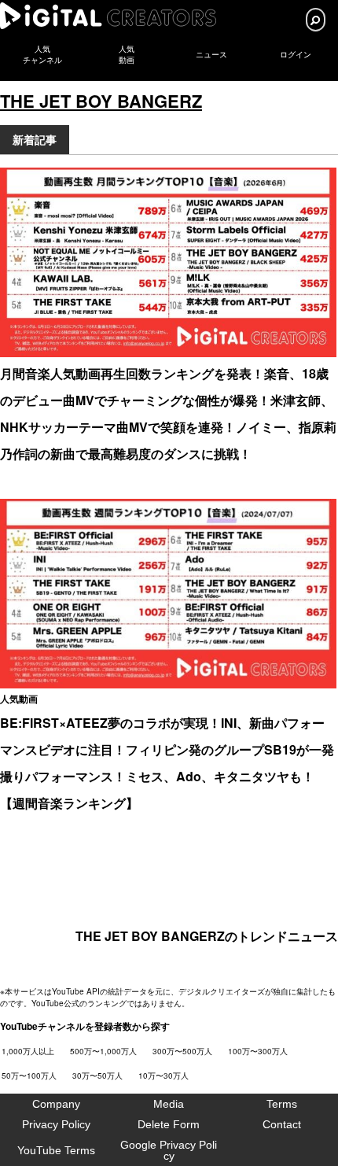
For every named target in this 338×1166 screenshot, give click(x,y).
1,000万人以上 (28, 1051)
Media (168, 1104)
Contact (282, 1124)
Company (56, 1104)
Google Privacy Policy (168, 1150)
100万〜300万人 (258, 1051)
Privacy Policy (56, 1124)
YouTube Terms (56, 1150)
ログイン (295, 54)
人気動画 (19, 699)
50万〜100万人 (29, 1075)
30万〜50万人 (97, 1075)
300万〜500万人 (182, 1051)
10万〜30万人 (163, 1075)
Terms (281, 1104)
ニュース (211, 54)
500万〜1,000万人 (103, 1051)
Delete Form (169, 1124)
